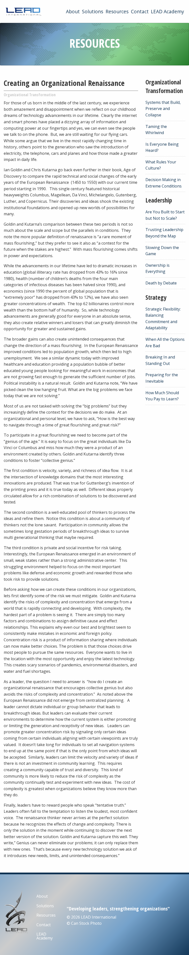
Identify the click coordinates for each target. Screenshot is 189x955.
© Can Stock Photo (84, 923)
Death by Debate (161, 283)
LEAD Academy (167, 11)
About (73, 11)
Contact (140, 11)
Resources (117, 11)
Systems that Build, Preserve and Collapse (163, 109)
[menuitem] (73, 11)
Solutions (92, 11)
